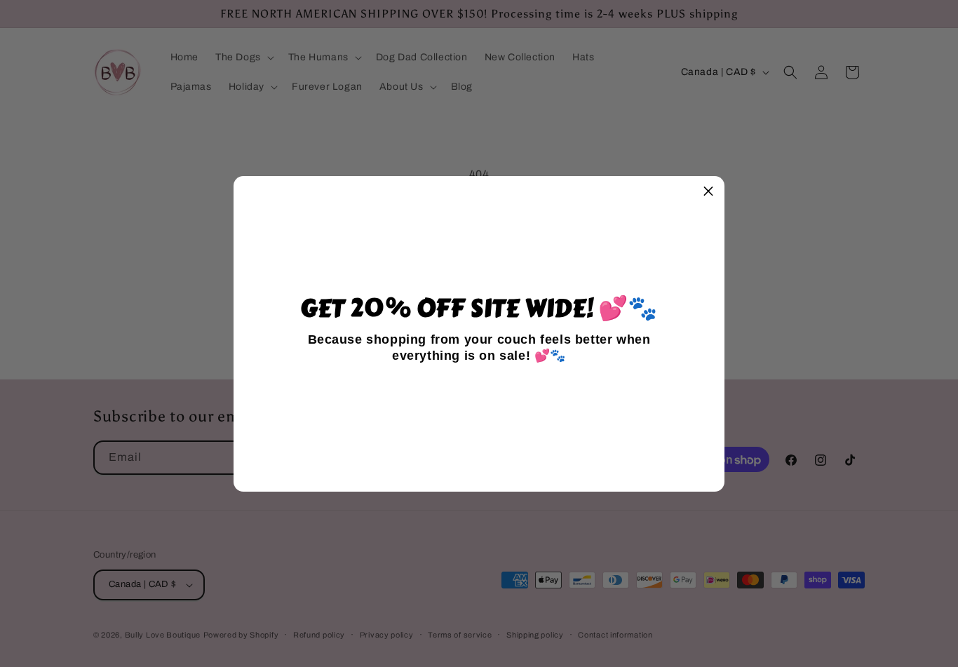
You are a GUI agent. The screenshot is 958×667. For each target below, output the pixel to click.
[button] (708, 192)
